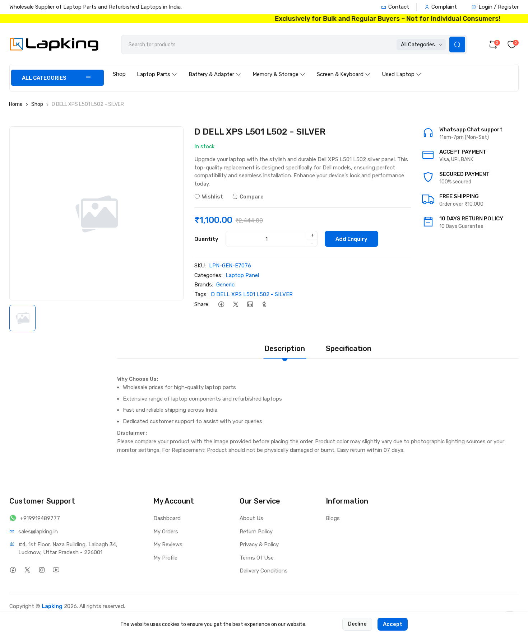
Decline (357, 624)
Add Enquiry (351, 239)
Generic (225, 284)
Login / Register (498, 7)
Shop (119, 74)
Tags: (201, 294)
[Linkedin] (250, 304)
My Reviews (167, 544)
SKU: (200, 265)
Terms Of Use (257, 558)
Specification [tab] (348, 348)
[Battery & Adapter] (215, 67)
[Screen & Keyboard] (343, 67)
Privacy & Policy (259, 544)
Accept (392, 624)
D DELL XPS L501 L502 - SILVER (252, 294)
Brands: (203, 284)
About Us (251, 518)
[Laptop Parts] (157, 67)
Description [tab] (284, 348)
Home (16, 104)
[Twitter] (235, 304)
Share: (201, 304)
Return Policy (256, 531)
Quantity (206, 239)
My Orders (165, 531)
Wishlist (212, 196)
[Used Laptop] (401, 67)
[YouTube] (56, 569)
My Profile (165, 558)
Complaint (444, 7)
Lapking (52, 606)
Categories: (208, 275)
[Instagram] (41, 569)
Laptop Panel (242, 275)
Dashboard (167, 518)
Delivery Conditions (264, 570)
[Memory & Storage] (279, 67)
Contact (398, 7)
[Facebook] (221, 304)
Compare (252, 196)
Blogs (333, 518)
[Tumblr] (264, 304)
